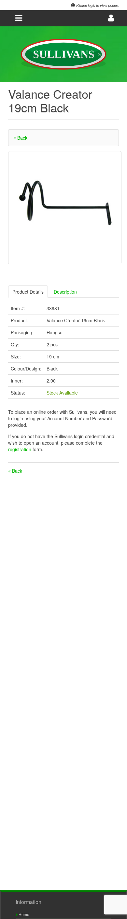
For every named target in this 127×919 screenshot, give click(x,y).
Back (21, 137)
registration (20, 449)
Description (65, 291)
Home (23, 914)
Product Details (28, 291)
